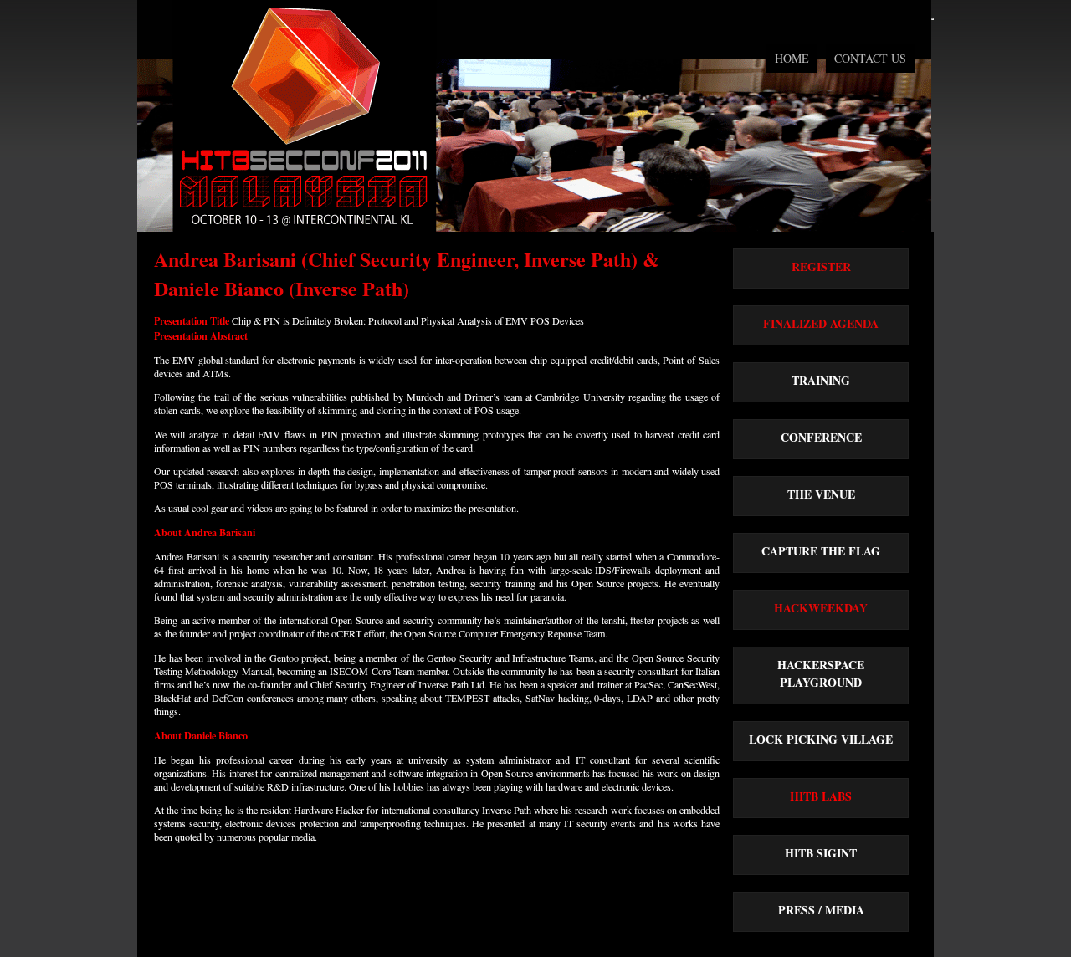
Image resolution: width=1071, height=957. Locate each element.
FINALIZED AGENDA (821, 323)
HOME (792, 58)
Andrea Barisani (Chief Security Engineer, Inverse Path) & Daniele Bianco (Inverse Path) (406, 273)
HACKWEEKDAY (821, 608)
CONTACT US (870, 58)
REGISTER (821, 266)
